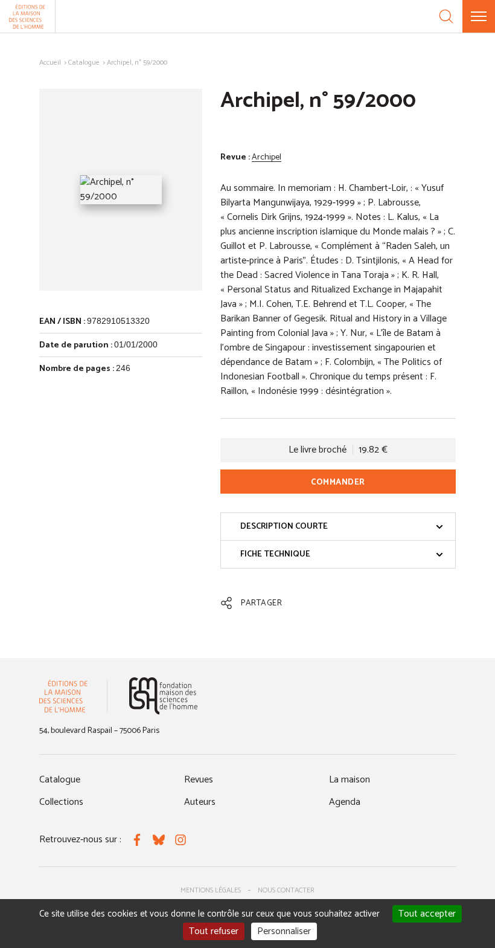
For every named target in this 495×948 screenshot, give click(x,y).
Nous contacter (286, 890)
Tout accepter (427, 914)
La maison (349, 780)
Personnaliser (284, 931)
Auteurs (200, 802)
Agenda (344, 802)
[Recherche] (446, 16)
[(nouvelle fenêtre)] (163, 695)
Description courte (284, 527)
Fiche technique (275, 554)
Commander (338, 482)
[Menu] (478, 16)
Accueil (50, 62)
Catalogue (84, 62)
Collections (61, 802)
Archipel (266, 157)
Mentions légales (210, 890)
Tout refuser (213, 931)
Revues (198, 780)
